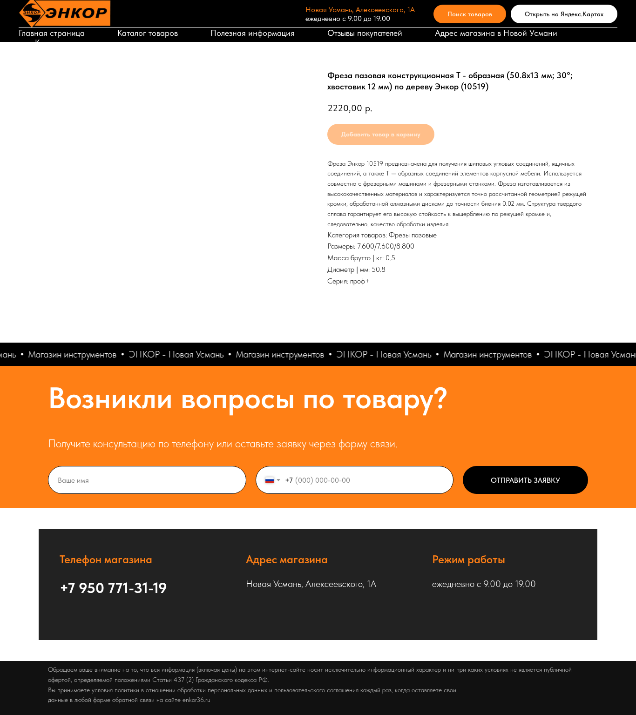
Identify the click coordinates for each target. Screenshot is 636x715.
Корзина (50, 42)
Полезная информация (252, 33)
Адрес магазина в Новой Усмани (496, 33)
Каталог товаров (147, 33)
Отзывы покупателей (364, 33)
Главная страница (52, 33)
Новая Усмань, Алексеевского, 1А (360, 9)
